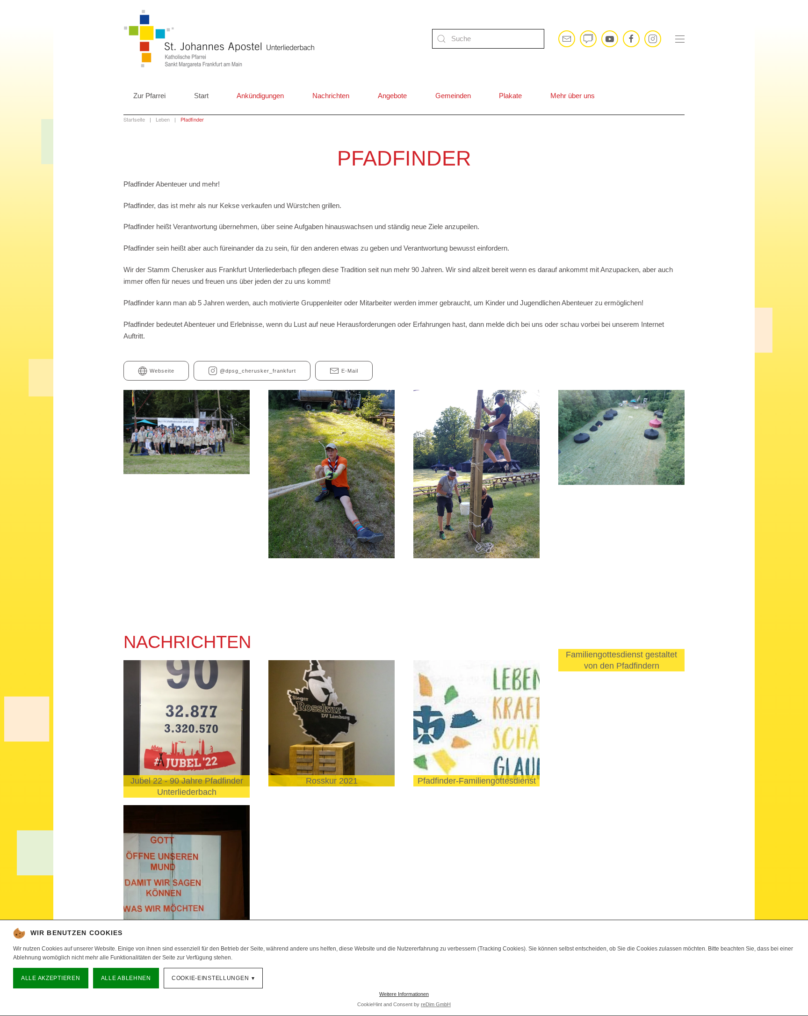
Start (201, 96)
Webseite (162, 371)
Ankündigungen (260, 96)
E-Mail (349, 371)
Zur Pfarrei (149, 96)
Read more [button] (187, 450)
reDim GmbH (436, 1004)
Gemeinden (453, 96)
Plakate (510, 96)
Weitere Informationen (404, 994)
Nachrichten (330, 96)
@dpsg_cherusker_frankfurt (258, 371)
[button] (680, 39)
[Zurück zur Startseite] (219, 38)
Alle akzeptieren (50, 978)
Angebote (392, 96)
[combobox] (488, 39)
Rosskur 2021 (332, 780)
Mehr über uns (572, 96)
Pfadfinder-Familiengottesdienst (477, 780)
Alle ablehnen (126, 978)
